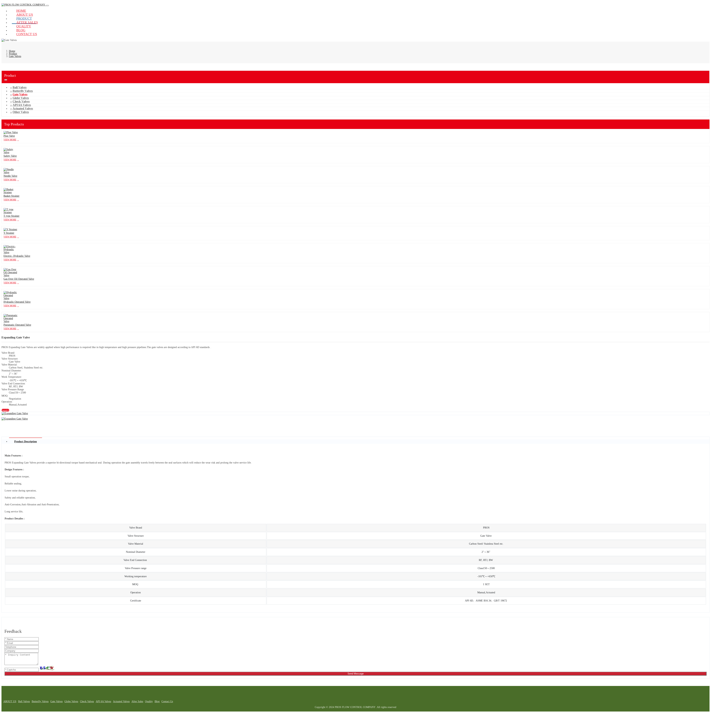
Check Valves (87, 701)
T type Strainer (11, 216)
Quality (149, 701)
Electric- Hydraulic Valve (17, 256)
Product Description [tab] (25, 441)
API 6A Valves (103, 701)
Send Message (356, 673)
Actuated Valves (121, 701)
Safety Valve (10, 155)
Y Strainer (9, 233)
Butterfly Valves (40, 701)
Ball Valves (24, 701)
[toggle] (47, 5)
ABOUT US (9, 701)
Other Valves (21, 112)
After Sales (137, 701)
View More (10, 139)
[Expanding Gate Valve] (15, 413)
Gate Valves (56, 701)
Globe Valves (71, 701)
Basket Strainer (11, 196)
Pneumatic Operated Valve (17, 324)
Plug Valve (9, 135)
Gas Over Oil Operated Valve (19, 278)
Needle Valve (10, 175)
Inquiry (5, 410)
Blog (157, 701)
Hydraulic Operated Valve (17, 301)
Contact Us (26, 34)
